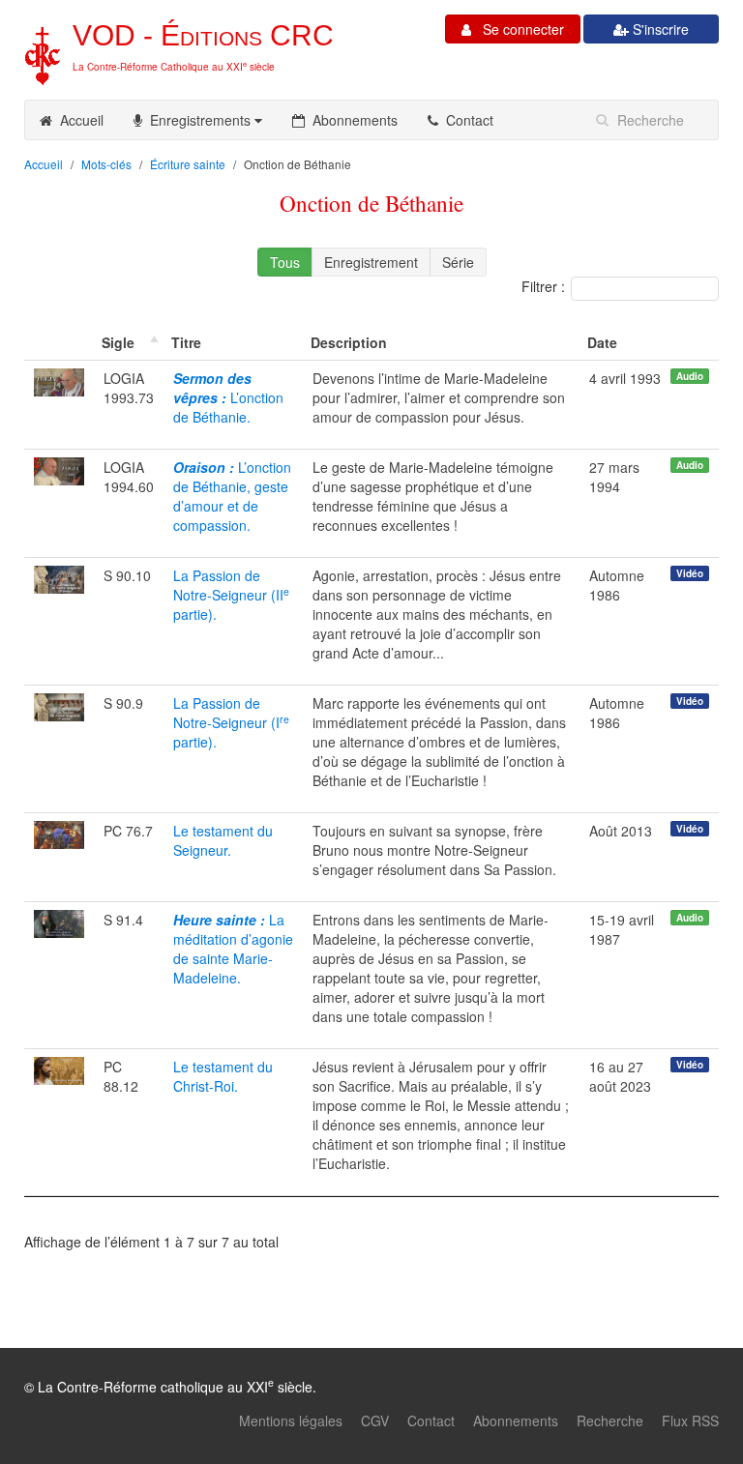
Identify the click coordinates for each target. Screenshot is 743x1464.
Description (349, 342)
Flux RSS (690, 1420)
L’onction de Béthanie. (228, 397)
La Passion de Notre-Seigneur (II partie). (231, 595)
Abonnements (351, 120)
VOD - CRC (203, 35)
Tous (285, 262)
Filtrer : (543, 286)
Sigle (118, 342)
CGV (375, 1420)
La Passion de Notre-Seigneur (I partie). (231, 722)
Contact (465, 120)
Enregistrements (198, 120)
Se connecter (517, 29)
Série (458, 262)
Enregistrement (371, 262)
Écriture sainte (187, 164)
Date (602, 342)
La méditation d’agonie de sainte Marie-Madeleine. (233, 948)
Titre (186, 342)
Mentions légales (290, 1420)
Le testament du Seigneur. (223, 840)
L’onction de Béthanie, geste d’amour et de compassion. (232, 496)
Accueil (78, 120)
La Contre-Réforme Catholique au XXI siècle (174, 66)
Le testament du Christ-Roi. (223, 1076)
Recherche (610, 1420)
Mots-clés (106, 164)
